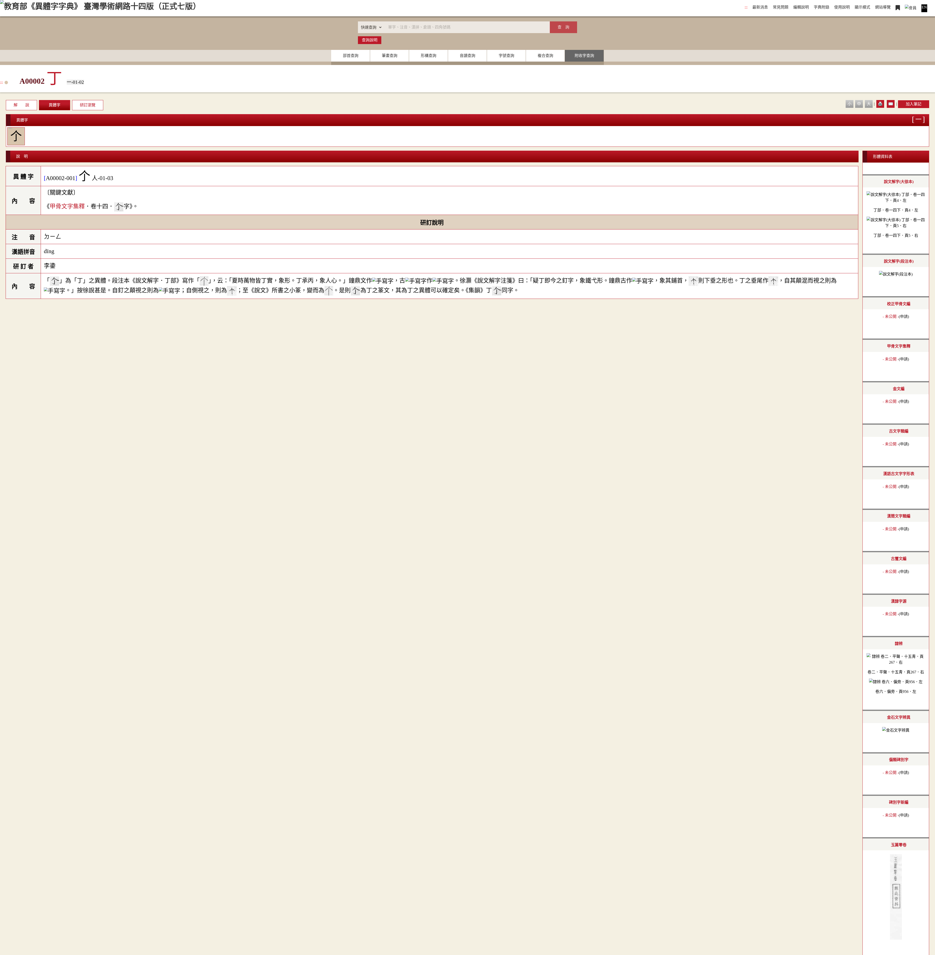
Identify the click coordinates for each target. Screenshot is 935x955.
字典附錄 (821, 7)
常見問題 (780, 7)
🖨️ (880, 104)
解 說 (21, 105)
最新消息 (760, 7)
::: (746, 7)
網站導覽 (883, 7)
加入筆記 (913, 104)
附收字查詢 (584, 56)
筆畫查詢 (389, 56)
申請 (904, 316)
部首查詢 (350, 56)
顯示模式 (862, 7)
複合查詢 (545, 56)
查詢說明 (369, 40)
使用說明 (842, 7)
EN (924, 7)
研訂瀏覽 (87, 105)
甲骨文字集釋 (67, 206)
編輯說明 (801, 7)
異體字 (54, 105)
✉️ (890, 104)
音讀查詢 (467, 56)
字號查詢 (506, 56)
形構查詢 (428, 56)
